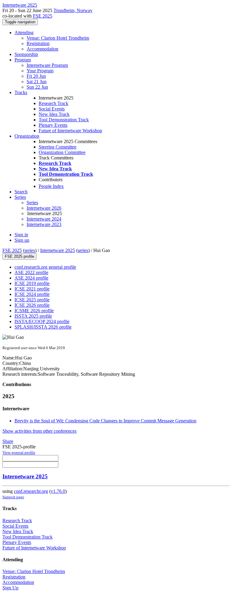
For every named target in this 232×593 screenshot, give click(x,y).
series (29, 250)
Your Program (40, 70)
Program (22, 59)
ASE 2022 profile (31, 272)
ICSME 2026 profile (34, 310)
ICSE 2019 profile (32, 283)
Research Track (53, 103)
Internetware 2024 (44, 218)
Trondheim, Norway (72, 10)
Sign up (21, 240)
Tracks (20, 92)
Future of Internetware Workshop (70, 130)
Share (7, 441)
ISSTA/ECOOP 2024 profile (41, 321)
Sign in (21, 234)
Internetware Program (47, 65)
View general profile (18, 452)
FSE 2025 (42, 15)
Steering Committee (57, 146)
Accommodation (42, 48)
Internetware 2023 (44, 224)
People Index (51, 186)
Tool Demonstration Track (64, 119)
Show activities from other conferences (39, 431)
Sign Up (10, 587)
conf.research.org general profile (45, 267)
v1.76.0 (58, 491)
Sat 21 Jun (37, 81)
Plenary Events (53, 125)
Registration (38, 43)
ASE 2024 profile (31, 277)
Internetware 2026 (44, 208)
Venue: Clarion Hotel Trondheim (58, 38)
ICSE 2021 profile (32, 288)
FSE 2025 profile (19, 256)
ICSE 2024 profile (32, 294)
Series (32, 202)
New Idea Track (54, 114)
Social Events (52, 108)
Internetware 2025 (57, 250)
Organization (26, 136)
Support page (13, 497)
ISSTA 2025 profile (33, 316)
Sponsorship (26, 54)
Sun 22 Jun (37, 87)
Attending (24, 32)
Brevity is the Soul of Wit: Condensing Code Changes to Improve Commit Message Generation (105, 420)
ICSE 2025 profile (32, 299)
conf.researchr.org (31, 491)
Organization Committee (62, 152)
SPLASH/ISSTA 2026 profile (43, 326)
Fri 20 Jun (36, 76)
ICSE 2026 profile (32, 305)
